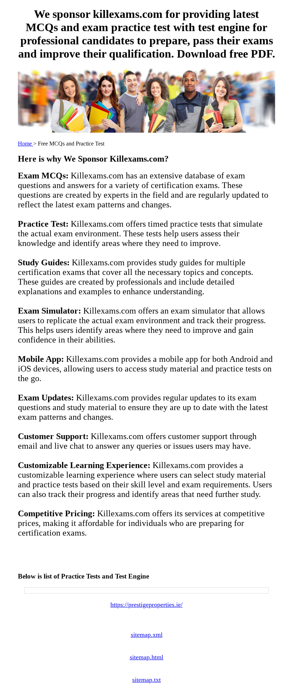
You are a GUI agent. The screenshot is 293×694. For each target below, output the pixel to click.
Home (25, 144)
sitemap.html (146, 657)
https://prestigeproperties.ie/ (146, 604)
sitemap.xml (147, 634)
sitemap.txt (146, 679)
